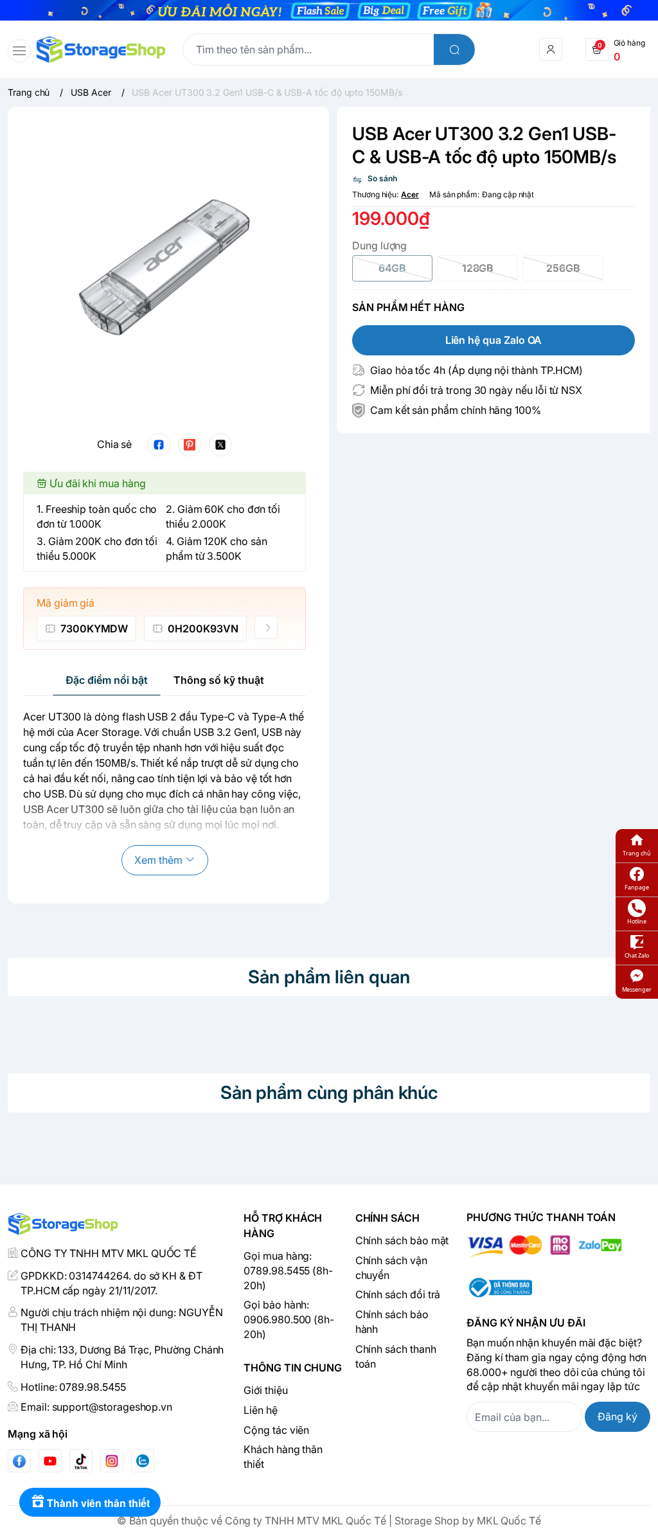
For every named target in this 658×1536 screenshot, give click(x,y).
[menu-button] (19, 50)
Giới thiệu (265, 1390)
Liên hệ (261, 1410)
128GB (478, 268)
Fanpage (637, 887)
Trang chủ (636, 853)
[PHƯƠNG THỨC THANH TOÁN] (558, 1246)
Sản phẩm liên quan (329, 977)
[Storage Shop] (101, 49)
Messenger (637, 989)
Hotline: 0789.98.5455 (73, 1386)
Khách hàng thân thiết (283, 1456)
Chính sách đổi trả (398, 1294)
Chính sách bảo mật (402, 1240)
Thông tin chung (293, 1367)
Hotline (636, 921)
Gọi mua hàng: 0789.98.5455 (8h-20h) (288, 1270)
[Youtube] (50, 1460)
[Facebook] (19, 1461)
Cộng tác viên (276, 1430)
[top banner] (329, 10)
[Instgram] (111, 1460)
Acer (410, 194)
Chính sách (387, 1217)
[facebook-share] (158, 444)
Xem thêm (158, 859)
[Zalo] (142, 1460)
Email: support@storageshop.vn (96, 1406)
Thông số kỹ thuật (218, 680)
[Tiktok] (81, 1461)
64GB (392, 268)
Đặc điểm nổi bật (107, 680)
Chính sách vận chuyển (391, 1267)
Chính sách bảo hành (392, 1321)
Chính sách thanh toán (395, 1356)
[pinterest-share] (189, 444)
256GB (563, 268)
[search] (454, 49)
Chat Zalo (637, 955)
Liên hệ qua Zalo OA (493, 340)
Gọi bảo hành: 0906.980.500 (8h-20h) (289, 1319)
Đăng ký (617, 1416)
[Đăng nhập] (550, 49)
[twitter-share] (220, 444)
